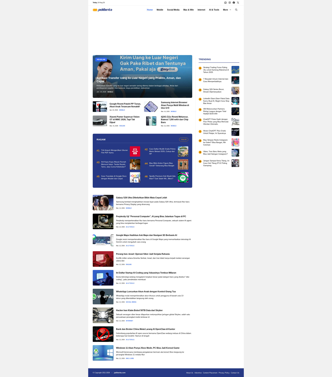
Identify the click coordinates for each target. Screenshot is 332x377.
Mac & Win (188, 10)
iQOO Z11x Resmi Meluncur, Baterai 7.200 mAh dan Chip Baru (174, 119)
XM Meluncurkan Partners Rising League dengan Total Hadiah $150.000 (214, 111)
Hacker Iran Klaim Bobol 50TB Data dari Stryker (139, 310)
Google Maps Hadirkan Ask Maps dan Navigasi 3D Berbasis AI (146, 235)
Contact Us (235, 373)
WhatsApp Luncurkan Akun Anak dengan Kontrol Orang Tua (146, 291)
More (225, 10)
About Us (189, 373)
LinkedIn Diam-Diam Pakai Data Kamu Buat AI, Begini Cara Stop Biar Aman (216, 100)
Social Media (173, 10)
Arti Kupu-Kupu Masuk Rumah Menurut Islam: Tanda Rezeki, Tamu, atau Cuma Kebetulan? (113, 164)
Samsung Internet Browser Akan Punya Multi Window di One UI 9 (175, 105)
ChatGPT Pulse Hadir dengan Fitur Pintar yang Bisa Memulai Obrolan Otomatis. (215, 121)
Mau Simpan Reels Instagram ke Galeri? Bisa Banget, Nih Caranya (215, 142)
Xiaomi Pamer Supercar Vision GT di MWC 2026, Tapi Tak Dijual (125, 119)
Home (150, 10)
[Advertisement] (166, 32)
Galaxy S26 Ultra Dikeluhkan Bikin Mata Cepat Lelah (141, 198)
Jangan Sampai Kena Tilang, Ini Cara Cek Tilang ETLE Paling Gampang (216, 163)
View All (183, 139)
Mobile (160, 10)
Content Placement (210, 373)
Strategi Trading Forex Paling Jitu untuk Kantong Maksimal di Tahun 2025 (216, 69)
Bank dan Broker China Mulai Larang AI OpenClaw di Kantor (145, 329)
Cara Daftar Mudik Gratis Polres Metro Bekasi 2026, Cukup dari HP (162, 151)
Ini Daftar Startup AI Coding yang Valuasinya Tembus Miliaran (146, 273)
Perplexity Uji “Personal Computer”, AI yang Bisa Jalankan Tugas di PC (151, 216)
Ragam (122, 126)
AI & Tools (214, 10)
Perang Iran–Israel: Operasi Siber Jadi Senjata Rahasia (143, 254)
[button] (236, 9)
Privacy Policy (224, 373)
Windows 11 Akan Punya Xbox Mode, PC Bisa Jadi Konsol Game (147, 348)
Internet (201, 10)
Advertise (198, 373)
